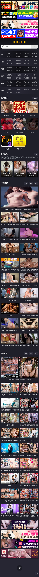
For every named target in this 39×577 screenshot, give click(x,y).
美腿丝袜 (9, 78)
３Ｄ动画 (34, 60)
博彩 (2, 55)
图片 (2, 76)
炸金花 (18, 56)
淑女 (31, 353)
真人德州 (18, 53)
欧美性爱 (34, 68)
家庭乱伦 (18, 82)
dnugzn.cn (19, 42)
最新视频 (4, 183)
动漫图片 (34, 75)
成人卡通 (26, 68)
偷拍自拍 (18, 68)
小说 (2, 83)
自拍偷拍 (18, 60)
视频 (2, 62)
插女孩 (10, 89)
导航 (2, 91)
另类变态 (34, 71)
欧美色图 (26, 75)
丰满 (25, 353)
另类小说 (18, 85)
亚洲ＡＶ (9, 60)
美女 (25, 183)
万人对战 (26, 53)
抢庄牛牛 (34, 56)
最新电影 (4, 353)
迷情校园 (9, 85)
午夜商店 (18, 89)
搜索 (35, 46)
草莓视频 (26, 89)
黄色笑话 (26, 85)
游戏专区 (34, 53)
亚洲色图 (18, 75)
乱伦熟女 (26, 71)
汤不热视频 (35, 89)
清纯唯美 (18, 78)
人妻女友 (26, 82)
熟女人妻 (9, 63)
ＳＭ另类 (34, 63)
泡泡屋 (18, 92)
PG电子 (10, 53)
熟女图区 (26, 78)
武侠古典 (34, 82)
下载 (36, 154)
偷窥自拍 (9, 75)
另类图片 (34, 78)
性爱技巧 (34, 85)
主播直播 (26, 63)
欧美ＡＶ (26, 60)
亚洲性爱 (9, 68)
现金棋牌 (26, 56)
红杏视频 (9, 92)
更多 (36, 183)
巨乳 (31, 183)
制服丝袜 (9, 71)
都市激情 (9, 82)
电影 (2, 69)
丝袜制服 (18, 63)
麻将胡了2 (10, 56)
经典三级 (18, 71)
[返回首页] (36, 573)
